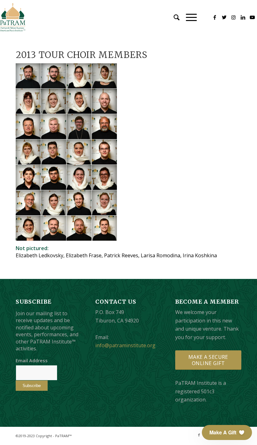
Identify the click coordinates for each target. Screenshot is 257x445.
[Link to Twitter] (224, 17)
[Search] (173, 17)
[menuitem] (173, 17)
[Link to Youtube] (252, 17)
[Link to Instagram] (233, 17)
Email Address (32, 360)
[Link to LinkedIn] (243, 17)
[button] (227, 432)
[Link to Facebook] (214, 17)
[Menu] (188, 17)
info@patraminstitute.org (125, 345)
